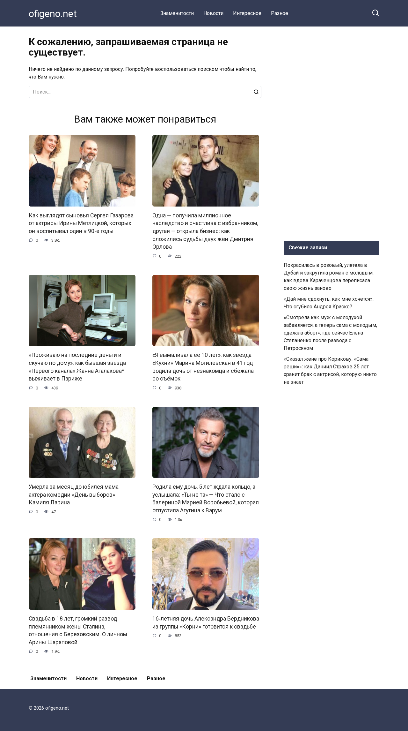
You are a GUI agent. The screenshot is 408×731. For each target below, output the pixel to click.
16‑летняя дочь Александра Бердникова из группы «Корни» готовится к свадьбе (205, 622)
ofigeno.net (53, 13)
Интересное (247, 13)
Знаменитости (177, 13)
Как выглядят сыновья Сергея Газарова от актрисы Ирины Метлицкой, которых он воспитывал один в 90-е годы (81, 223)
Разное (279, 13)
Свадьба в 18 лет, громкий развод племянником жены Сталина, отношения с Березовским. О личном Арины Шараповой (78, 630)
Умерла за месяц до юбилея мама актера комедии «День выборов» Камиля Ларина (74, 495)
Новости (213, 13)
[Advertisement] (331, 132)
